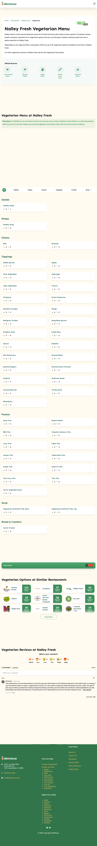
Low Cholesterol (50, 786)
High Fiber (48, 788)
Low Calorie (48, 779)
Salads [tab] (16, 190)
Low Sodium (48, 783)
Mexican (47, 802)
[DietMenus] (9, 4)
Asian (46, 800)
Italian (46, 804)
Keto (46, 773)
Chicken (47, 819)
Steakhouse (48, 817)
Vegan (46, 769)
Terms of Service (75, 766)
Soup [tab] (87, 190)
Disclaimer (72, 759)
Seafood (47, 808)
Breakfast (47, 821)
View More (49, 617)
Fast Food (48, 815)
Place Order (8, 565)
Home (7, 20)
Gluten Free (48, 777)
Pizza (46, 811)
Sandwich (47, 809)
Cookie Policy (74, 769)
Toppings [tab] (59, 190)
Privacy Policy (74, 762)
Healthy (47, 823)
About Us (72, 752)
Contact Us (73, 756)
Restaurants (15, 20)
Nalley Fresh (26, 20)
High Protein (48, 781)
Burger (46, 813)
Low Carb (47, 775)
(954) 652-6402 (9, 773)
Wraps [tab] (30, 190)
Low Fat (47, 784)
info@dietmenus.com (12, 778)
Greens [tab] (44, 190)
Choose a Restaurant (49, 764)
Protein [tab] (74, 190)
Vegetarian (48, 771)
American (47, 806)
